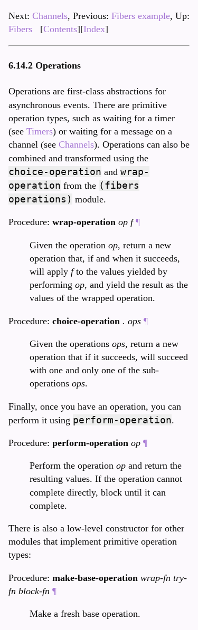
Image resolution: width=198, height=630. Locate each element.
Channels (50, 16)
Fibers (20, 29)
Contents (60, 29)
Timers (39, 131)
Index (94, 29)
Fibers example (140, 16)
